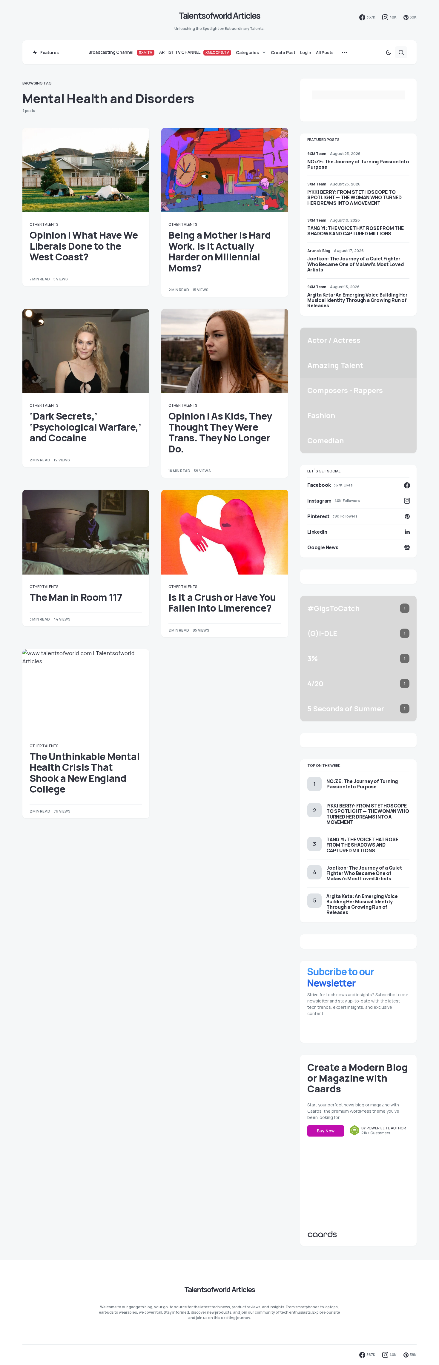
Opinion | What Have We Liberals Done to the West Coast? (84, 245)
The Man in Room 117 (76, 597)
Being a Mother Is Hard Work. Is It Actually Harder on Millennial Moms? (219, 251)
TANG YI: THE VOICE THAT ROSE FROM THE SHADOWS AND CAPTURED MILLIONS (355, 231)
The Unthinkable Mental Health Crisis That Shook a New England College (84, 773)
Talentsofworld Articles (219, 15)
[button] (388, 52)
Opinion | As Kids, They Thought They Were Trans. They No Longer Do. (220, 432)
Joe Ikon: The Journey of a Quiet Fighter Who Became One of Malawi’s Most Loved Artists (355, 264)
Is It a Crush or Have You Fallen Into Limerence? (222, 603)
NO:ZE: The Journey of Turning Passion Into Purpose (358, 164)
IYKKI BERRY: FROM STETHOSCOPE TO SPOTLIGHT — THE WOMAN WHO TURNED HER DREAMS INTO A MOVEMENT (354, 197)
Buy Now (325, 1131)
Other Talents (44, 224)
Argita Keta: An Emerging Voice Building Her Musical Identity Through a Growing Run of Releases (357, 300)
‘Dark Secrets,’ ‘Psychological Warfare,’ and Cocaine (85, 426)
